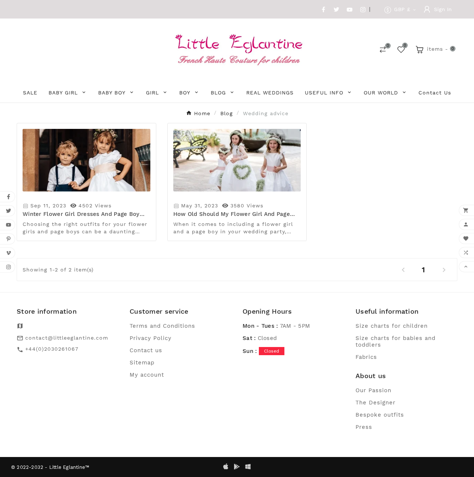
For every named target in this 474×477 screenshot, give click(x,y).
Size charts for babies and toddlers (395, 341)
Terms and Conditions (162, 326)
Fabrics (366, 357)
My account (147, 374)
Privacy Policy (150, 338)
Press (364, 427)
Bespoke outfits (380, 414)
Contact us (146, 350)
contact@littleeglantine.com (66, 338)
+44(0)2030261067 (52, 349)
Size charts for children (392, 326)
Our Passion (373, 390)
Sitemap (142, 362)
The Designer (375, 402)
